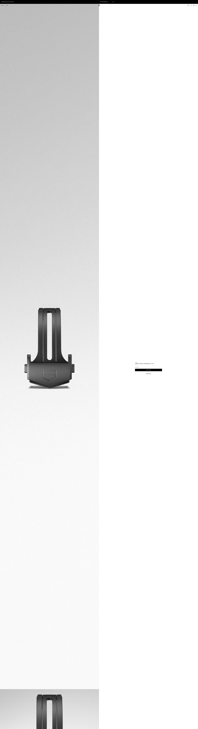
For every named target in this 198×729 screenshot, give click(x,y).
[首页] (99, 5)
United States (104, 1)
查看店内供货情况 (148, 373)
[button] (194, 5)
